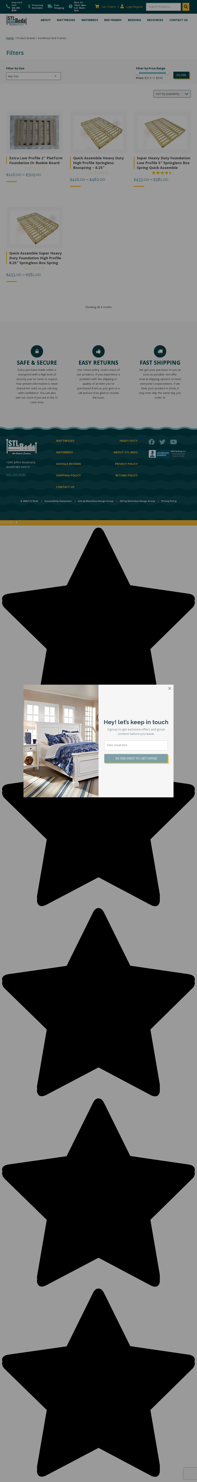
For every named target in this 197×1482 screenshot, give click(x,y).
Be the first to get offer (136, 758)
